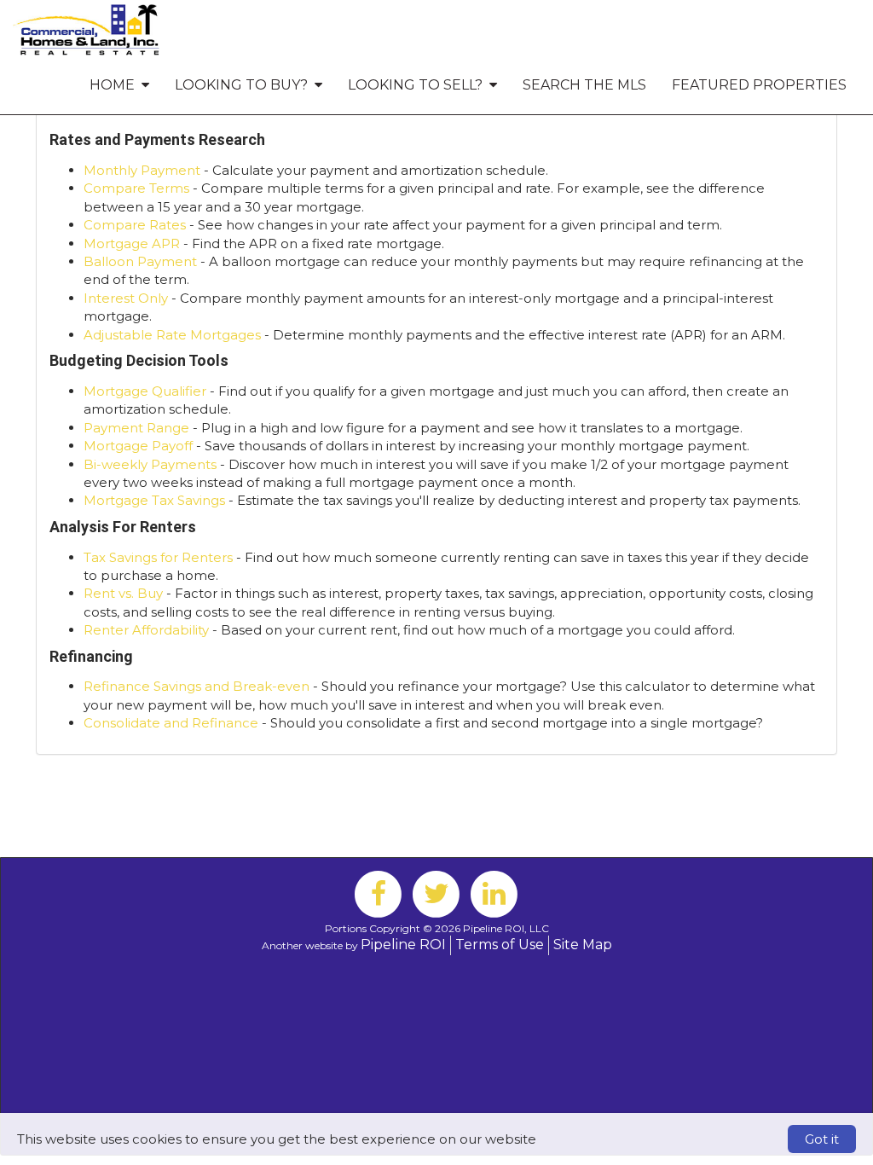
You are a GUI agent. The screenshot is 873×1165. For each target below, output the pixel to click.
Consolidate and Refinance (171, 723)
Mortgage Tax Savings (154, 500)
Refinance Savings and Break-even (196, 686)
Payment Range (136, 428)
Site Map (582, 944)
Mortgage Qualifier (145, 391)
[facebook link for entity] (378, 892)
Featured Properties (759, 85)
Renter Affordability (146, 630)
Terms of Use (499, 944)
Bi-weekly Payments (150, 464)
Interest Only (126, 298)
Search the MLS (584, 85)
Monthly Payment (142, 170)
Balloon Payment (140, 261)
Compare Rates (135, 225)
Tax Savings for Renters (158, 557)
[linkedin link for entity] (494, 892)
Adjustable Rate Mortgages (172, 335)
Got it (822, 1139)
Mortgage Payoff (138, 446)
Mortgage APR (132, 243)
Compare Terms (136, 188)
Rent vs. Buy (123, 593)
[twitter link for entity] (436, 892)
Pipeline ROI (403, 944)
